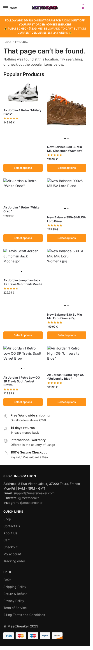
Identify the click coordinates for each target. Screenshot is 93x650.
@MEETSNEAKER (58, 24)
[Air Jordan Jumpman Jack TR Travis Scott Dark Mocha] (23, 262)
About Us (10, 533)
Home (7, 42)
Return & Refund (15, 594)
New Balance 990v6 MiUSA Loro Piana (66, 219)
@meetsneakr (28, 498)
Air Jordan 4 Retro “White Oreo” (21, 209)
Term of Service (15, 608)
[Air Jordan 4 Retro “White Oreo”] (23, 190)
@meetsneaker (31, 502)
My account (12, 554)
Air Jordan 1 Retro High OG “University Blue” (65, 376)
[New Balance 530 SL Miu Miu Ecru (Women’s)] (66, 279)
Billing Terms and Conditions (24, 615)
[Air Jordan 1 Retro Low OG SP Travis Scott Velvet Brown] (23, 359)
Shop (7, 519)
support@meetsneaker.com (34, 493)
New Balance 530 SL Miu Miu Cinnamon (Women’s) (65, 149)
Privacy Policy (13, 601)
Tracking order (14, 561)
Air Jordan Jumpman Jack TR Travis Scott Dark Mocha (22, 282)
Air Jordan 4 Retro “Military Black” (22, 112)
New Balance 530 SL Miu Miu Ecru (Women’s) (64, 316)
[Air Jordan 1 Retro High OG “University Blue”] (66, 357)
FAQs (7, 580)
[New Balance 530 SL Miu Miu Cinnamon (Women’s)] (66, 111)
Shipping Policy (14, 587)
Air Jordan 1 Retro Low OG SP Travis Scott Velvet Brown (21, 381)
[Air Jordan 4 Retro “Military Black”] (23, 93)
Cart (6, 540)
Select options (23, 167)
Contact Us (11, 526)
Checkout (10, 547)
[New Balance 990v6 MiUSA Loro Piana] (66, 195)
